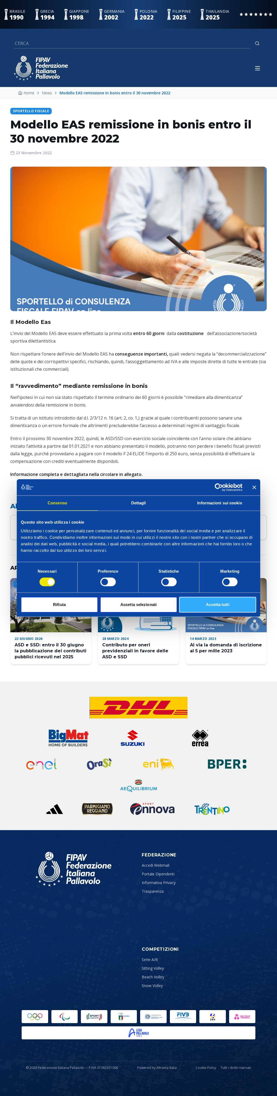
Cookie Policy (206, 1068)
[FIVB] (183, 1016)
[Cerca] (257, 43)
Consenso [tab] (57, 503)
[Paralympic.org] (64, 1016)
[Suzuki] (130, 738)
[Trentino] (212, 809)
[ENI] (158, 764)
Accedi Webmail (155, 865)
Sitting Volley (153, 968)
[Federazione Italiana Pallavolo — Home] (41, 68)
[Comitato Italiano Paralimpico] (153, 1016)
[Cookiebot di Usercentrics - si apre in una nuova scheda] (218, 487)
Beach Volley (153, 976)
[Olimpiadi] (35, 1016)
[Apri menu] (257, 68)
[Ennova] (152, 809)
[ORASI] (99, 764)
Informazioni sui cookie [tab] (219, 503)
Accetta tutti (217, 604)
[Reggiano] (97, 809)
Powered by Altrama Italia (157, 1067)
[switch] (108, 582)
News (47, 92)
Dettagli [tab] (138, 503)
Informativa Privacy (159, 882)
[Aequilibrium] (138, 785)
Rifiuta (59, 604)
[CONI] (124, 1016)
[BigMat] (68, 738)
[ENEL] (42, 764)
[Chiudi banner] (254, 487)
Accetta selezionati (138, 604)
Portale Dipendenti (158, 873)
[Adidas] (54, 809)
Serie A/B (150, 959)
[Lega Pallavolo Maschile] (138, 1032)
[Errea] (200, 738)
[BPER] (227, 764)
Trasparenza (153, 891)
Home (29, 92)
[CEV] (212, 1016)
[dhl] (139, 707)
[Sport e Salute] (94, 1016)
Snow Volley (152, 985)
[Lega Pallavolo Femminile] (242, 1016)
